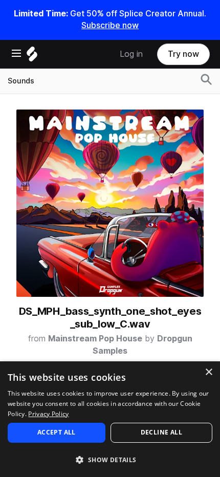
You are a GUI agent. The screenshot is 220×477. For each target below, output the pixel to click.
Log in (131, 54)
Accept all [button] (56, 432)
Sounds (21, 81)
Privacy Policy (48, 413)
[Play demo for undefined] (110, 203)
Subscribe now (110, 25)
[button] (110, 459)
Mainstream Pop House (95, 338)
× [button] (208, 372)
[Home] (32, 57)
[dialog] (110, 419)
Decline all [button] (161, 432)
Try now (183, 54)
